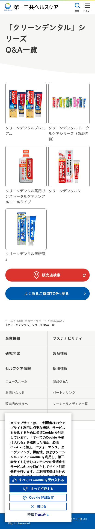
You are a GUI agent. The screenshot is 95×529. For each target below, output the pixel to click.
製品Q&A (56, 320)
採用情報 (60, 368)
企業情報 (12, 338)
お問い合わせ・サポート (31, 320)
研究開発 (12, 353)
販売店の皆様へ (16, 403)
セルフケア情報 (18, 368)
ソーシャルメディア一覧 (70, 403)
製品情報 (60, 353)
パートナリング (64, 392)
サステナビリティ (67, 338)
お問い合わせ (15, 392)
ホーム (9, 320)
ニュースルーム (16, 381)
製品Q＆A (60, 381)
